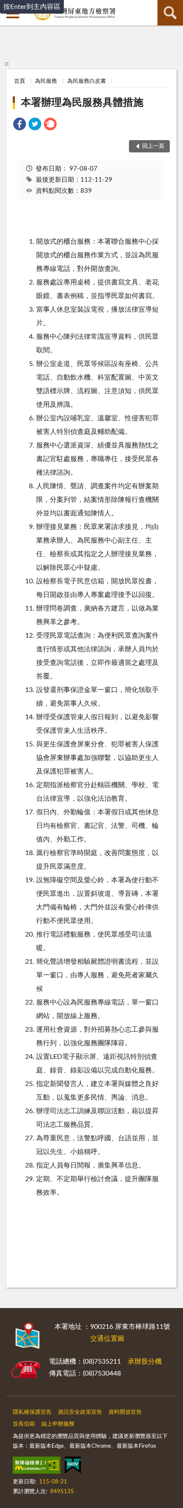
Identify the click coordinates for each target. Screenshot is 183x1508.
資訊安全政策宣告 (80, 1412)
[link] (19, 125)
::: (7, 63)
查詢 (170, 12)
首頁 (19, 81)
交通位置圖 (107, 1338)
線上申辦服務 (57, 1424)
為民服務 (46, 81)
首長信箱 (24, 1424)
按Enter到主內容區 (31, 6)
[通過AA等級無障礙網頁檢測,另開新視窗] (36, 1467)
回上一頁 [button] (153, 146)
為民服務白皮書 (86, 81)
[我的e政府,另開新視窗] (73, 1467)
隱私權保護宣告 (32, 1412)
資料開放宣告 (125, 1412)
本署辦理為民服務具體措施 (82, 103)
